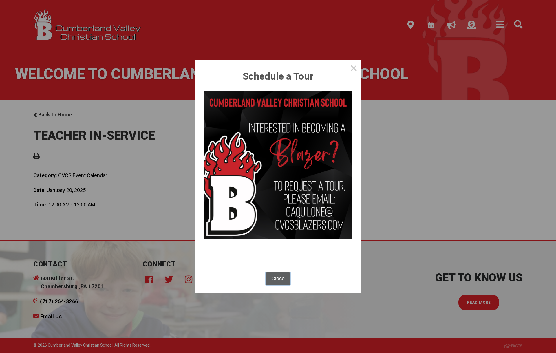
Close (278, 278)
